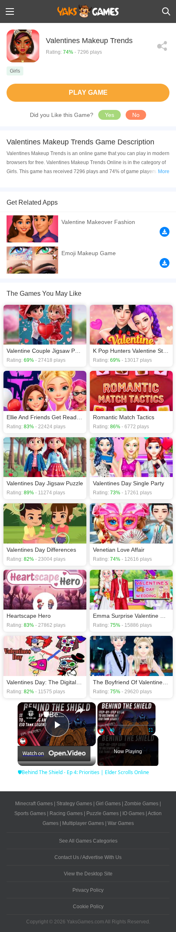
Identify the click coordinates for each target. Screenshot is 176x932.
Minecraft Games (34, 803)
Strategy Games (74, 803)
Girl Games (108, 803)
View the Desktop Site (88, 874)
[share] (79, 710)
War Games (121, 823)
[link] (31, 715)
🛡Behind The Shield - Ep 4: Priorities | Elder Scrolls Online (55, 714)
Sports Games (30, 813)
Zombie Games (141, 803)
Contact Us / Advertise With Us (88, 857)
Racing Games (66, 813)
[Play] (102, 730)
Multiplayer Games (83, 823)
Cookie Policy (88, 906)
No (136, 115)
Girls (15, 71)
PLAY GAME (88, 92)
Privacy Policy (88, 890)
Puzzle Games (102, 813)
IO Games (133, 813)
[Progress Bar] (126, 724)
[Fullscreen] (151, 730)
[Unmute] (112, 730)
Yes (109, 115)
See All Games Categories (88, 841)
